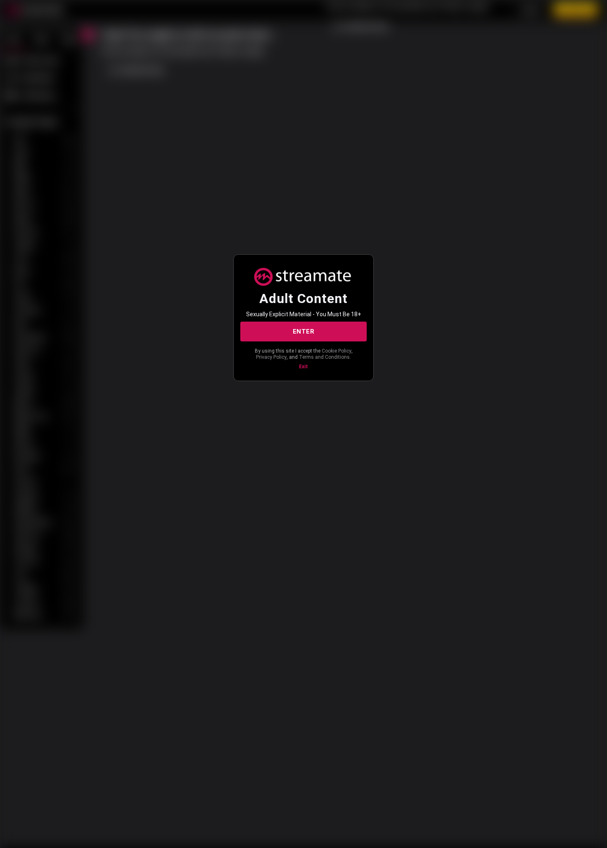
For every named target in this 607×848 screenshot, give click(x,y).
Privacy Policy (271, 357)
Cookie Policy (336, 351)
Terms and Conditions (324, 357)
